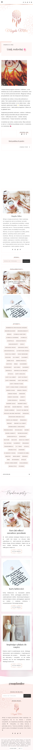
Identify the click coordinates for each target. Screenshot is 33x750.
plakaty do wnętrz (22, 410)
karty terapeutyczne (16, 383)
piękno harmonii (9, 410)
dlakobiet (25, 357)
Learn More (13, 748)
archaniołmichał (9, 350)
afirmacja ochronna (12, 337)
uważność (22, 449)
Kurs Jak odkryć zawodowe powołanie (16, 282)
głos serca (17, 367)
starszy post (24, 147)
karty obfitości (23, 380)
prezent (9, 423)
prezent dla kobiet (20, 423)
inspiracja (9, 370)
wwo (8, 459)
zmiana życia (13, 466)
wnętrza (8, 456)
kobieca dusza (10, 390)
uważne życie (12, 449)
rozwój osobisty (11, 433)
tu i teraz (19, 446)
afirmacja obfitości (20, 334)
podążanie (26, 413)
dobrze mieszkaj (21, 360)
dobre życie (10, 360)
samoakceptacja (12, 436)
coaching (8, 357)
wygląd (23, 459)
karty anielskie (20, 373)
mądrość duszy (11, 403)
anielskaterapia (21, 340)
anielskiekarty (13, 344)
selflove (14, 439)
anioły (22, 344)
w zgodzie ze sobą (23, 453)
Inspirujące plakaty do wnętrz (17, 645)
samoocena (22, 436)
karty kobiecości (11, 380)
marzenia (22, 400)
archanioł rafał (23, 347)
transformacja (8, 446)
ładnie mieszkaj (12, 400)
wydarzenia (15, 459)
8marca (9, 334)
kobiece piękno (12, 393)
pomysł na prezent (12, 420)
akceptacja (10, 340)
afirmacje (24, 337)
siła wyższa (7, 443)
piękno (26, 406)
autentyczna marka (23, 350)
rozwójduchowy (23, 433)
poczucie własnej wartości (12, 413)
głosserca (26, 367)
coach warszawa (23, 354)
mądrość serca (22, 403)
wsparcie (25, 456)
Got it (20, 748)
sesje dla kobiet (24, 439)
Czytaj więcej (16, 551)
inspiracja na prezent (20, 370)
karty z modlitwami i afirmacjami (16, 387)
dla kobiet (16, 357)
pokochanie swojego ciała (16, 416)
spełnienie (26, 443)
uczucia (26, 446)
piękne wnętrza (17, 406)
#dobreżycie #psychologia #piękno (16, 327)
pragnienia (23, 420)
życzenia (21, 466)
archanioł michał (10, 347)
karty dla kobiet (11, 377)
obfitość (7, 406)
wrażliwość (16, 456)
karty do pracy (22, 377)
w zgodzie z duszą (9, 453)
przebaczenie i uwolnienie (17, 426)
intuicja (10, 373)
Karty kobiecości (16, 306)
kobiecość (22, 393)
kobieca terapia (22, 390)
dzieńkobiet (8, 367)
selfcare (6, 439)
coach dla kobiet (10, 354)
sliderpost (17, 443)
